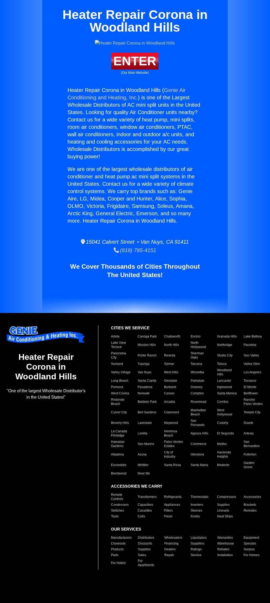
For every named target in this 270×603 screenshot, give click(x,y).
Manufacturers (121, 538)
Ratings (196, 549)
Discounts (145, 543)
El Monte (250, 387)
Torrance (250, 381)
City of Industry (169, 454)
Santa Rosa (172, 465)
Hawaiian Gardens (118, 444)
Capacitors (145, 505)
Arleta (115, 336)
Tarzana (196, 364)
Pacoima (250, 345)
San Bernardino (252, 444)
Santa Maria (199, 465)
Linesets (223, 510)
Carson (169, 393)
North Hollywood (198, 345)
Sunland (117, 364)
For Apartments (146, 563)
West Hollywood (224, 412)
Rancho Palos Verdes (253, 402)
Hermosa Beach (170, 433)
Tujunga (144, 364)
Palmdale (197, 381)
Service (196, 555)
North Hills (171, 345)
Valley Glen (252, 364)
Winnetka (197, 372)
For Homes (251, 555)
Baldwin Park (147, 402)
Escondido (118, 465)
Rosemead (198, 402)
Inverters (197, 505)
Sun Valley (251, 355)
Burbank (170, 387)
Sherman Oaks (197, 355)
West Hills (171, 372)
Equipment (251, 538)
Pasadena (145, 387)
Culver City (119, 412)
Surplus (249, 549)
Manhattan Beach (198, 412)
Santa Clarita (147, 381)
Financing (171, 543)
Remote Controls (117, 497)
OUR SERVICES (126, 529)
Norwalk (144, 393)
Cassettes (145, 510)
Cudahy (222, 423)
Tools (115, 516)
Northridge (224, 345)
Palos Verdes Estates (173, 444)
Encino (196, 336)
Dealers (170, 549)
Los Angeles (252, 372)
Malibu (222, 444)
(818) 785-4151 (137, 250)
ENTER (134, 61)
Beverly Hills (120, 423)
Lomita (142, 433)
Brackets (250, 505)
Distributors (146, 538)
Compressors (226, 497)
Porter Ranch (147, 355)
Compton (197, 393)
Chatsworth (172, 336)
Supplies (223, 505)
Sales (142, 555)
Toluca (221, 364)
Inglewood (224, 387)
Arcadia (169, 402)
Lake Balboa (253, 336)
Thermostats (199, 497)
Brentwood (119, 473)
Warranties (225, 538)
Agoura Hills (199, 433)
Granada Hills (227, 336)
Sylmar (169, 364)
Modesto (223, 465)
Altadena (117, 454)
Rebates (223, 549)
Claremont (171, 412)
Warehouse (225, 543)
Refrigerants (173, 497)
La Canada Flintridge (119, 433)
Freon (168, 516)
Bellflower (251, 393)
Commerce (198, 444)
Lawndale (145, 423)
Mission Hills (147, 345)
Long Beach (119, 381)
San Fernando (198, 423)
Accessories (252, 497)
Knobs (195, 516)
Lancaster (224, 381)
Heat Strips (225, 516)
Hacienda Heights (224, 454)
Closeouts (118, 543)
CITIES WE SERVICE (130, 328)
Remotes (250, 510)
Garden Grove (249, 465)
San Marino (146, 444)
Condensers (120, 505)
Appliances (172, 505)
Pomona (117, 387)
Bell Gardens (147, 412)
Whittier (143, 465)
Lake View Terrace (118, 345)
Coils (141, 516)
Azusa (142, 454)
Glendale (170, 381)
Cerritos (222, 402)
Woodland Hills (224, 372)
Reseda (169, 355)
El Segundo (225, 433)
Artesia (249, 433)
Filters (168, 510)
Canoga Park (147, 336)
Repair (169, 555)
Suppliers (197, 543)
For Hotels (118, 563)
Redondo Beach (117, 402)
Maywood (171, 423)
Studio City (225, 355)
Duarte (248, 423)
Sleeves (196, 510)
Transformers (147, 497)
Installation (225, 555)
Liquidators (199, 538)
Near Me (144, 473)
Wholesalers (173, 538)
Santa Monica (227, 393)
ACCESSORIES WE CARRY (136, 486)
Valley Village (121, 372)
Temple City (252, 412)
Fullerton (250, 454)
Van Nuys (144, 372)
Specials (250, 543)
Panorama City (118, 355)
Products (117, 549)
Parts (114, 555)
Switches (117, 510)
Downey (196, 387)
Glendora (197, 454)
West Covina (120, 393)
